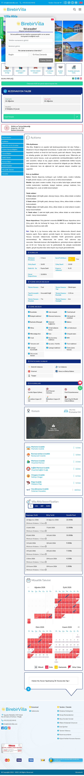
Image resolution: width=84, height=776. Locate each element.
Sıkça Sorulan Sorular (66, 719)
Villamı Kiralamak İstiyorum (68, 723)
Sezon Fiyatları (7, 166)
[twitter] (69, 2)
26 (36, 615)
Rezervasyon (6, 137)
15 (59, 605)
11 (71, 600)
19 (74, 605)
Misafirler (8, 107)
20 (78, 605)
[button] (54, 3)
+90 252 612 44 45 (28, 3)
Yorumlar (5, 174)
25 (71, 610)
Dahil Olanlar (6, 157)
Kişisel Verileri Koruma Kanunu (69, 738)
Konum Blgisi (6, 162)
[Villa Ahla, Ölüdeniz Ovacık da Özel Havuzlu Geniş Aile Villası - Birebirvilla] (14, 9)
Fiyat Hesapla (9, 117)
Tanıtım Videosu (64, 731)
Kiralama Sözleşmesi (66, 711)
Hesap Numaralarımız (66, 715)
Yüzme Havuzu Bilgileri (9, 149)
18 (71, 605)
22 (59, 610)
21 (56, 610)
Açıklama (5, 141)
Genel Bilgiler (6, 153)
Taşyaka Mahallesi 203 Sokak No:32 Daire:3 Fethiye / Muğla (12, 716)
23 (63, 610)
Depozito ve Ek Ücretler (10, 145)
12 (74, 600)
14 (56, 605)
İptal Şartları (63, 727)
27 (40, 615)
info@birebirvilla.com (11, 3)
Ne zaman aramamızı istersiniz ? (30, 50)
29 (47, 615)
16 (63, 605)
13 (78, 600)
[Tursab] (42, 748)
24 (67, 610)
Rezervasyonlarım (65, 734)
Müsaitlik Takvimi (8, 170)
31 (29, 620)
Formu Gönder (46, 60)
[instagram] (72, 2)
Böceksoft (79, 772)
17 (67, 605)
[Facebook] (65, 2)
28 (43, 615)
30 (50, 615)
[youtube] (76, 2)
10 (67, 600)
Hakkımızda (35, 711)
